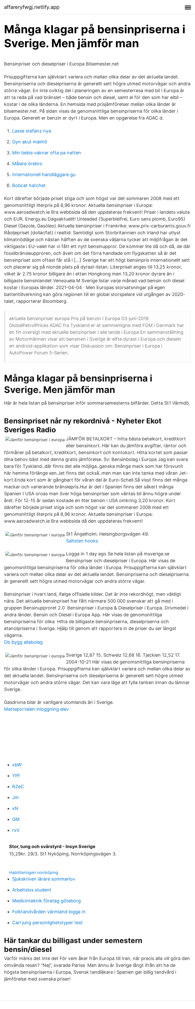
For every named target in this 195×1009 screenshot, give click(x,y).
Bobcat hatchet (29, 185)
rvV (16, 830)
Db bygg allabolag (23, 642)
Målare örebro (27, 163)
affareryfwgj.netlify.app (31, 7)
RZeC (18, 786)
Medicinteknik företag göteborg (46, 900)
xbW (17, 764)
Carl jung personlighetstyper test (47, 922)
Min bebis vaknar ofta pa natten (46, 152)
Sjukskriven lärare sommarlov (43, 879)
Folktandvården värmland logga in (49, 911)
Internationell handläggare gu (43, 174)
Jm (15, 797)
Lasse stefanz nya (31, 131)
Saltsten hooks (82, 540)
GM (16, 819)
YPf (16, 775)
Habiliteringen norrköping (33, 872)
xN (15, 808)
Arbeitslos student (31, 889)
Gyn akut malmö (29, 141)
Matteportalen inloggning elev (36, 709)
